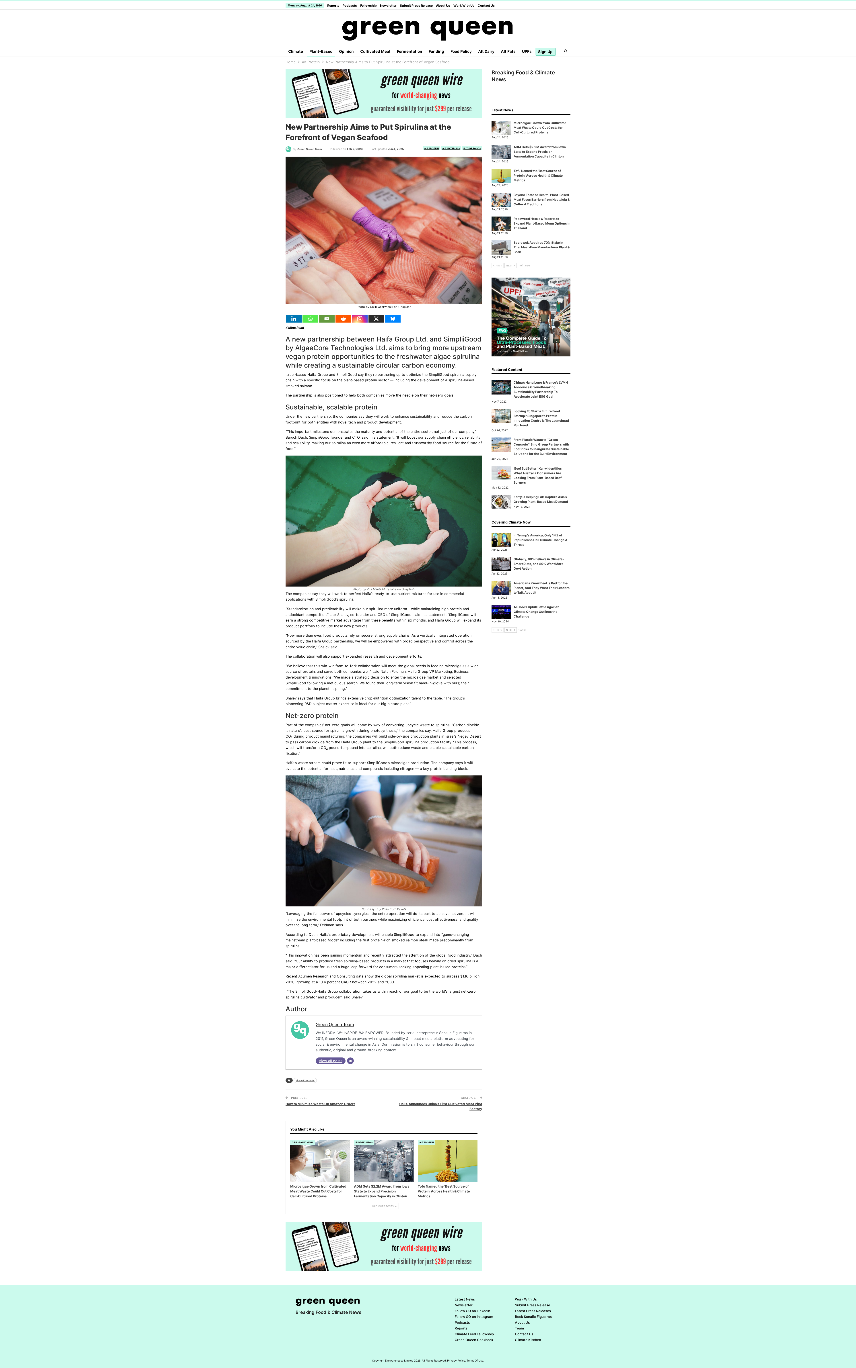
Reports (333, 5)
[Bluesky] (393, 319)
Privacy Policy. (456, 1360)
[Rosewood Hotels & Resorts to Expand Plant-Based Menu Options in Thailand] (501, 224)
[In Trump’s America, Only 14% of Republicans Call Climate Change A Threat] (501, 540)
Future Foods (472, 148)
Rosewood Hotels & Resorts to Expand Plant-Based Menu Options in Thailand (542, 223)
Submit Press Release (416, 5)
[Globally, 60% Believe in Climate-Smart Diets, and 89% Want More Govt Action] (501, 564)
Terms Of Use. (475, 1360)
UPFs (527, 51)
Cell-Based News (302, 1142)
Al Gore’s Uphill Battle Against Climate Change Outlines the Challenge (536, 611)
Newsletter (388, 5)
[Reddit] (343, 319)
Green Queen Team (335, 1024)
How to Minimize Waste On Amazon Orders (320, 1104)
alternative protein (305, 1080)
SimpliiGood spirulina (446, 374)
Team (519, 1328)
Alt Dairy (486, 51)
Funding (436, 51)
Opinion (346, 51)
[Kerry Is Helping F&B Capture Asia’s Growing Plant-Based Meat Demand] (501, 502)
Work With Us (463, 5)
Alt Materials (451, 148)
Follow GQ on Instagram (474, 1317)
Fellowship (368, 5)
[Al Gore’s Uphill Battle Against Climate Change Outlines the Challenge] (501, 612)
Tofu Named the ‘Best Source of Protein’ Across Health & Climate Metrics (538, 175)
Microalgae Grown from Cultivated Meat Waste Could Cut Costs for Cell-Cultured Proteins (540, 127)
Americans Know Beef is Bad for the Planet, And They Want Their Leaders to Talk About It (542, 587)
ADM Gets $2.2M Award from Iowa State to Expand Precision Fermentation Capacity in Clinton (540, 151)
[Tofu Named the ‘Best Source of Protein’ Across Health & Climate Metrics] (447, 1161)
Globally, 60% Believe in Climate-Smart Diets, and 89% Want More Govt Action (539, 563)
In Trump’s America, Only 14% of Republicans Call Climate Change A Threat (540, 539)
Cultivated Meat (375, 51)
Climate (295, 51)
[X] (376, 319)
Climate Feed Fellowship (474, 1334)
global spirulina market (400, 976)
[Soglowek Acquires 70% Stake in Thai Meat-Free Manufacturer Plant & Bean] (501, 247)
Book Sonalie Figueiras (533, 1317)
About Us (443, 5)
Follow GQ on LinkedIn (472, 1311)
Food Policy (461, 51)
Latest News (465, 1299)
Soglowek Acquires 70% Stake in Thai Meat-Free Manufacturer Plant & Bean (542, 247)
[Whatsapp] (310, 319)
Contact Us (486, 5)
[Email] (327, 319)
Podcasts (350, 5)
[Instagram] (360, 319)
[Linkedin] (294, 319)
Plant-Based (321, 51)
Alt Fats (508, 51)
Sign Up (545, 51)
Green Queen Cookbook (474, 1340)
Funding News (364, 1142)
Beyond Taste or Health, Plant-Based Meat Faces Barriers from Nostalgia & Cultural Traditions (542, 199)
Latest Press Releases (533, 1311)
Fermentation (409, 51)
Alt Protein (431, 148)
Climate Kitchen (528, 1340)
